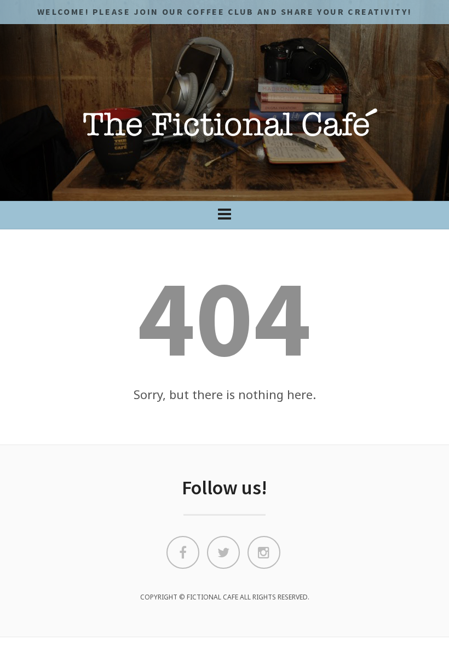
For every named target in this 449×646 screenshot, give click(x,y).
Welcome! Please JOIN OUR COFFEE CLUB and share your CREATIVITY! (224, 11)
